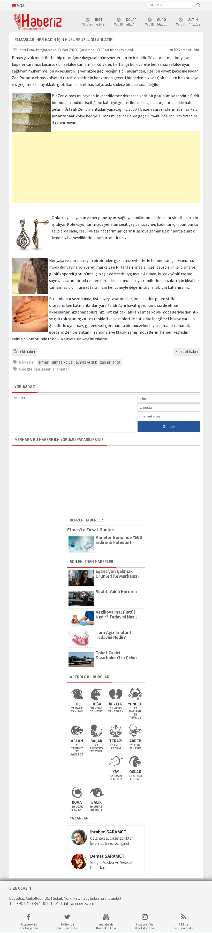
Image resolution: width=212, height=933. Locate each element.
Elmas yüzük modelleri (32, 57)
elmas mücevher (79, 95)
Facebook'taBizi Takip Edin (29, 926)
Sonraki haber (187, 351)
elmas (43, 362)
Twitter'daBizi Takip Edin (67, 926)
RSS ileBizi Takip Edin (183, 926)
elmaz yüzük (86, 362)
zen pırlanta (110, 362)
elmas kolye (150, 312)
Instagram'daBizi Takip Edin (145, 926)
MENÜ (21, 6)
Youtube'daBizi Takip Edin (106, 926)
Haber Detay (26, 50)
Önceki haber (25, 351)
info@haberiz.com (79, 903)
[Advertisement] (106, 169)
